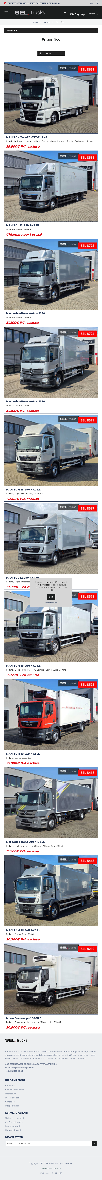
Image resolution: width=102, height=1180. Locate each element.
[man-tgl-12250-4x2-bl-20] (51, 538)
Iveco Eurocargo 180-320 (23, 1018)
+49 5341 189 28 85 (14, 1071)
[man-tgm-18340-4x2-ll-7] (51, 890)
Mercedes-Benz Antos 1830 (25, 313)
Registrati (91, 3)
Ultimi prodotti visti (14, 1118)
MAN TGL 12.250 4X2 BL (23, 225)
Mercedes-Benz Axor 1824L (25, 842)
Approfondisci (51, 603)
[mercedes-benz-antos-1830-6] (51, 362)
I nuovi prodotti (12, 1126)
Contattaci (10, 1102)
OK (51, 597)
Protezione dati (12, 1098)
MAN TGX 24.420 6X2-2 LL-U (26, 137)
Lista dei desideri (13, 1130)
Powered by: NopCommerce (51, 1168)
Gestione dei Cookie (14, 1090)
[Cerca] (65, 14)
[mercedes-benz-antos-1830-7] (51, 274)
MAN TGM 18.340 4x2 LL (23, 930)
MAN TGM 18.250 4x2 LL (23, 753)
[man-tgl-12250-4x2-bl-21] (51, 186)
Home (35, 22)
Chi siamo (10, 1086)
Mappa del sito (12, 1106)
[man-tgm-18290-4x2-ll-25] (51, 450)
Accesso (96, 3)
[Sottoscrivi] (94, 1143)
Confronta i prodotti (14, 1122)
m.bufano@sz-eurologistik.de (19, 1067)
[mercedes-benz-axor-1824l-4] (51, 802)
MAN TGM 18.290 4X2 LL (23, 489)
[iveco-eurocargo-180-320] (51, 978)
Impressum (10, 1094)
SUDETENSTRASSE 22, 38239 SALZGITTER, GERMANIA (34, 3)
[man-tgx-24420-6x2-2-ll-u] (51, 97)
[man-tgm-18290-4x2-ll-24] (51, 626)
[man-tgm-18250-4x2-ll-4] (51, 714)
